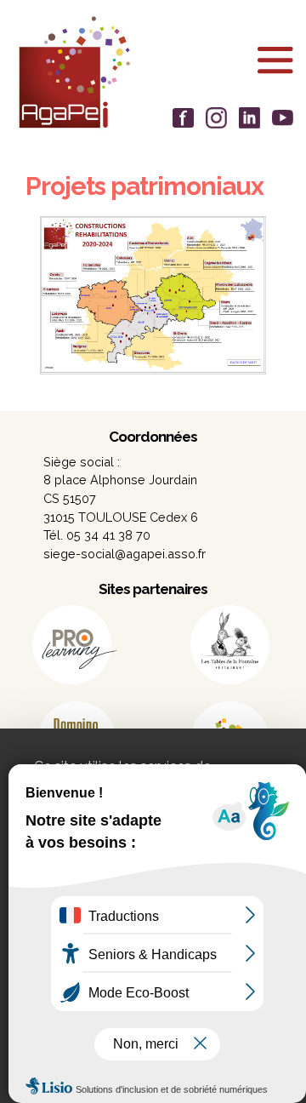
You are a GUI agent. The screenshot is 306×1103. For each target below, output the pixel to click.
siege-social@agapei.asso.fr (124, 553)
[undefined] (153, 294)
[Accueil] (153, 72)
